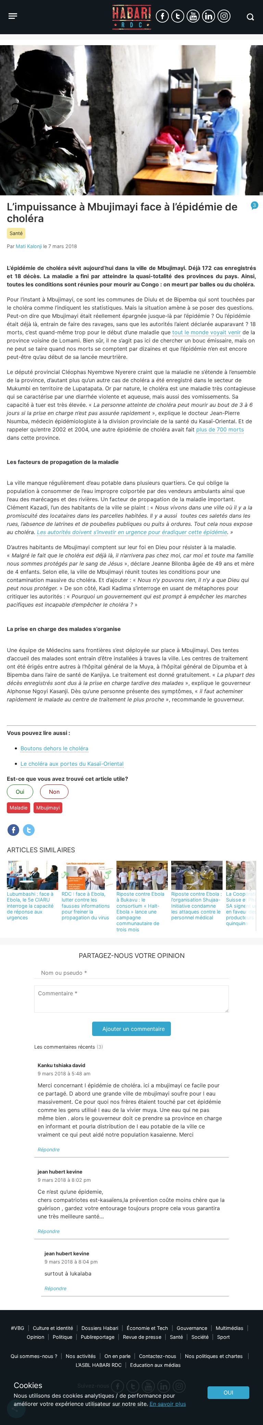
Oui (20, 791)
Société (200, 1337)
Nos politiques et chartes (214, 1356)
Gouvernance (192, 1328)
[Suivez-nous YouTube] (193, 16)
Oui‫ (228, 1392)
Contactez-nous (157, 1356)
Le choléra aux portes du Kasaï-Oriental (72, 763)
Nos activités (81, 1356)
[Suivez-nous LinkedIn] (208, 16)
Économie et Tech (147, 1328)
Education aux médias (155, 1365)
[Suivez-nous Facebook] (162, 16)
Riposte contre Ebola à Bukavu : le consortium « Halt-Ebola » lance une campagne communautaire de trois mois (140, 911)
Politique (62, 1337)
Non (54, 791)
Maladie (18, 808)
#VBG (17, 1328)
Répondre (49, 1149)
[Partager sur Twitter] (28, 830)
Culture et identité (53, 1328)
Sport (223, 1337)
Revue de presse (142, 1337)
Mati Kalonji (29, 246)
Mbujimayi (48, 808)
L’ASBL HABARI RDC (99, 1365)
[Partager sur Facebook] (13, 830)
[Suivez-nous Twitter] (177, 16)
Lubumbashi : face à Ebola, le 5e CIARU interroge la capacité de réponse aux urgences (30, 905)
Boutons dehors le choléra (54, 748)
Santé (16, 233)
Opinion (35, 1337)
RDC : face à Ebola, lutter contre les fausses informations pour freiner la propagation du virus (86, 905)
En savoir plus (168, 1403)
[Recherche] (250, 17)
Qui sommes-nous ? (34, 1356)
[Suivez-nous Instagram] (223, 16)
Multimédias (229, 1328)
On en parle (117, 1356)
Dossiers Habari (100, 1328)
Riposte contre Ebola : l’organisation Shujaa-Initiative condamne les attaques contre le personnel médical (196, 905)
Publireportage (97, 1337)
